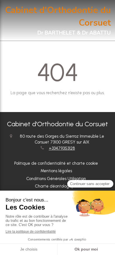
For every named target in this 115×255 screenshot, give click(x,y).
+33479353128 (62, 148)
